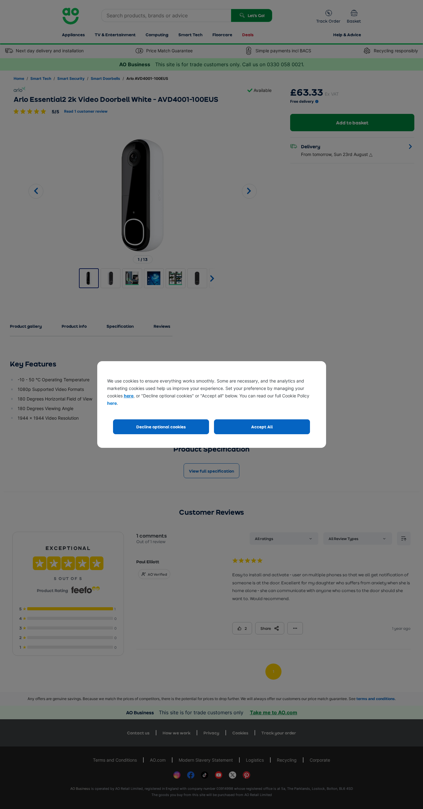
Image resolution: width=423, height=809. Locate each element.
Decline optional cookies (161, 426)
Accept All (262, 426)
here (128, 395)
